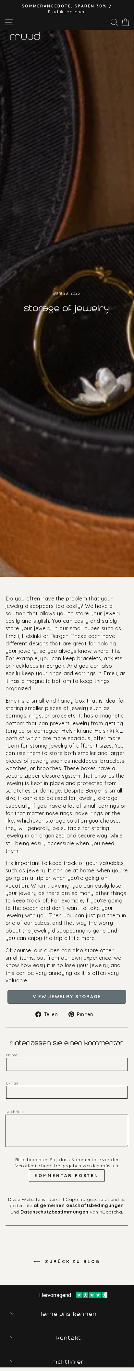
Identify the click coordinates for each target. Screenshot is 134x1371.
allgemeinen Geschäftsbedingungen (79, 1205)
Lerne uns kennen (69, 1314)
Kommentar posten (67, 1175)
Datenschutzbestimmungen (54, 1212)
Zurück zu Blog (71, 1261)
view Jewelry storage (67, 996)
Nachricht (15, 1111)
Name (12, 1055)
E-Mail (12, 1083)
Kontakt (69, 1338)
